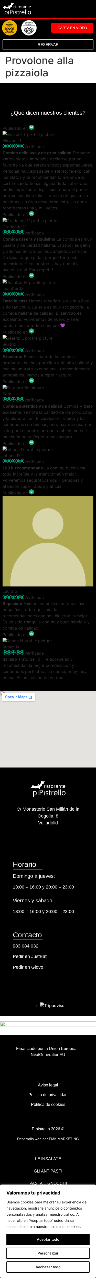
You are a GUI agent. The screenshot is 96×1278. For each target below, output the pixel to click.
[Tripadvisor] (61, 841)
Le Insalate (48, 1159)
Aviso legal (48, 1085)
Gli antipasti (48, 1171)
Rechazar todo (48, 1267)
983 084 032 (25, 946)
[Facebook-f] (48, 841)
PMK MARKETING (64, 1139)
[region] (48, 1231)
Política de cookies (48, 1104)
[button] (90, 9)
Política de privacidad (48, 1095)
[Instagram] (35, 841)
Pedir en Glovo (28, 967)
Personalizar (48, 1253)
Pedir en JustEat (30, 956)
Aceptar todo (48, 1239)
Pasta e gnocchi (48, 1183)
